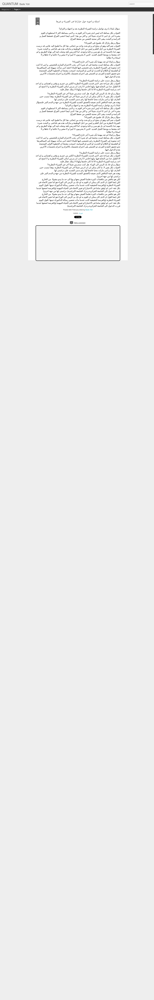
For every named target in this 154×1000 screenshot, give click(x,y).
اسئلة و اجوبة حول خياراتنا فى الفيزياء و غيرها (78, 21)
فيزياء (81, 213)
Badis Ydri (89, 210)
